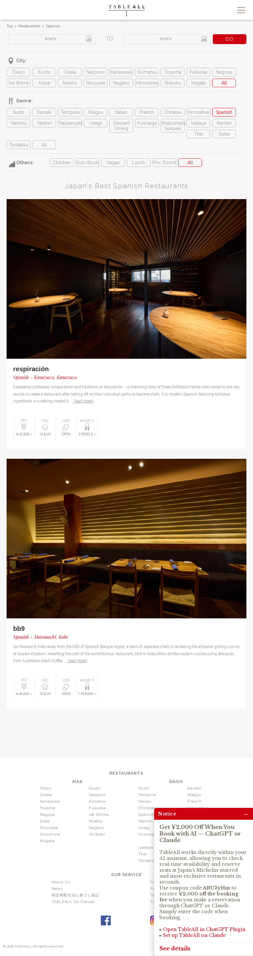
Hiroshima (147, 83)
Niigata (198, 83)
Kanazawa (121, 72)
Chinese (172, 112)
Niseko (70, 83)
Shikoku (172, 83)
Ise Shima (19, 83)
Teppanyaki (69, 123)
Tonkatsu (18, 144)
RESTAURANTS (126, 773)
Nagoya (224, 72)
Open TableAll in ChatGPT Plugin (204, 929)
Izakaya (198, 123)
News (57, 889)
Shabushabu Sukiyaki (172, 125)
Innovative (198, 112)
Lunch (138, 162)
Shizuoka (95, 83)
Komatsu (147, 72)
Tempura (70, 112)
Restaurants (29, 26)
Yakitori (44, 123)
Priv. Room (164, 162)
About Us (61, 882)
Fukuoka (198, 72)
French (147, 112)
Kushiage (147, 123)
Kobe (44, 83)
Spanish (53, 26)
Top (10, 26)
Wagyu (95, 112)
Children (62, 162)
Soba (224, 134)
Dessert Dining (121, 125)
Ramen (224, 123)
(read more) (83, 401)
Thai (198, 134)
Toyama (172, 72)
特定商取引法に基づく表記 (75, 895)
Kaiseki (44, 112)
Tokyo (18, 72)
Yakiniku (18, 123)
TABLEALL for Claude (73, 902)
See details (174, 948)
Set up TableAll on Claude (194, 935)
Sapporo (95, 72)
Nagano (121, 83)
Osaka (70, 72)
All (224, 83)
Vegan (113, 162)
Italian (121, 112)
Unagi (96, 123)
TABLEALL (126, 10)
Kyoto (44, 72)
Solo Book (87, 162)
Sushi (18, 112)
